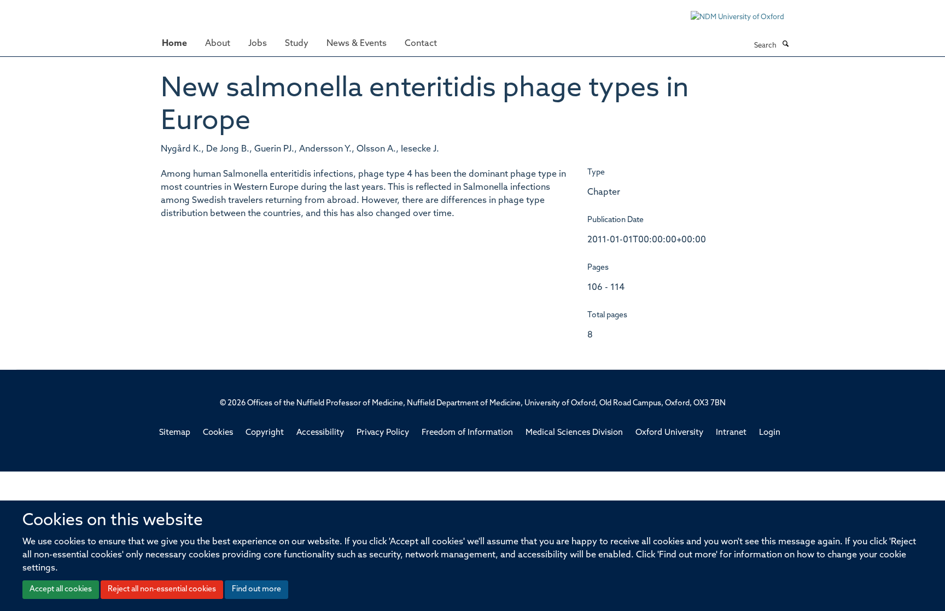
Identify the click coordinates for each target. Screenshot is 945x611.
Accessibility (320, 433)
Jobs (257, 43)
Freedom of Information (467, 433)
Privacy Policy (383, 433)
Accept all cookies (61, 589)
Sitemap (174, 433)
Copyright (265, 433)
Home (174, 43)
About (217, 43)
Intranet (731, 433)
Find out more (256, 589)
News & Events (356, 43)
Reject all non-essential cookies (162, 589)
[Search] (785, 45)
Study (296, 43)
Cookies (218, 433)
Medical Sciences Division (574, 433)
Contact (421, 43)
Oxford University (669, 433)
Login (769, 433)
